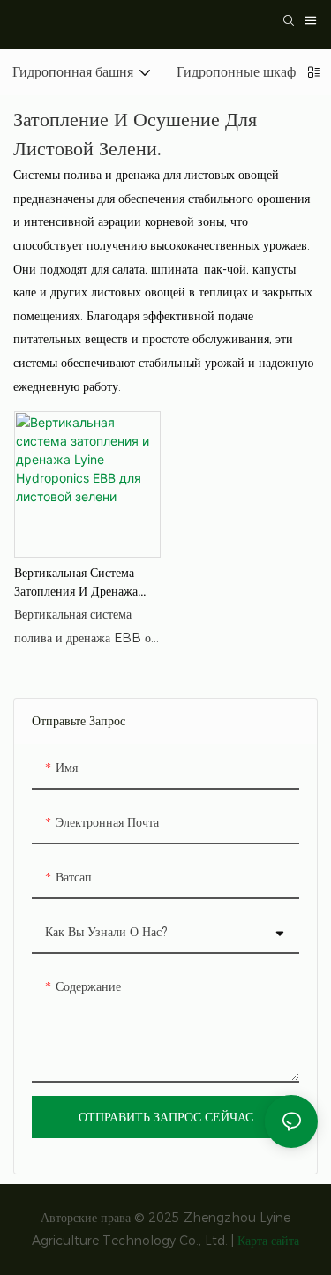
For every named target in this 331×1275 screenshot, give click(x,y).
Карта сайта (268, 1241)
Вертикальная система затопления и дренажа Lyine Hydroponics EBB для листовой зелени (86, 583)
